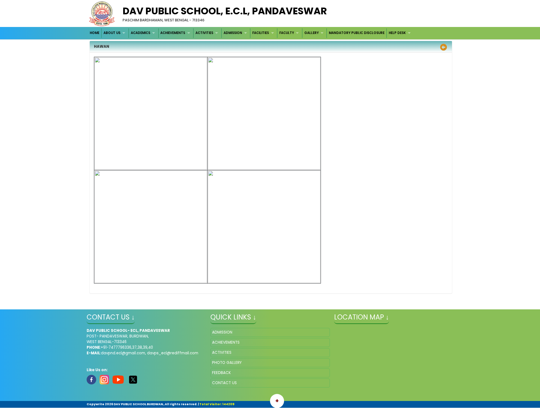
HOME (94, 33)
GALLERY (311, 33)
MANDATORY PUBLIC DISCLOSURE (356, 33)
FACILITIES (260, 33)
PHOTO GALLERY (227, 362)
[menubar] (251, 33)
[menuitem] (95, 33)
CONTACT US (224, 383)
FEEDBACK (221, 372)
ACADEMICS (140, 33)
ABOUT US (112, 33)
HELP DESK (397, 33)
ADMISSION (233, 33)
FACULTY (286, 33)
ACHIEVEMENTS (172, 33)
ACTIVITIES (204, 33)
